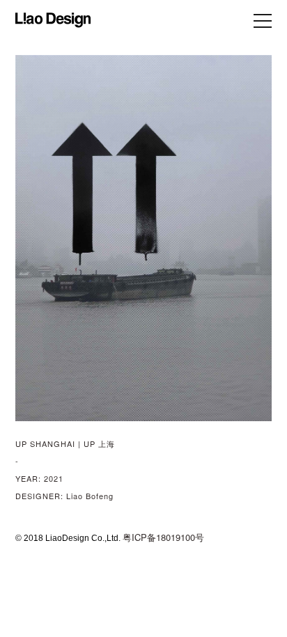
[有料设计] (53, 20)
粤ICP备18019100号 (163, 537)
